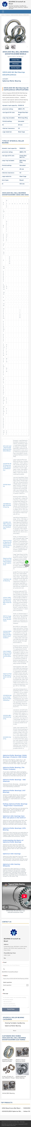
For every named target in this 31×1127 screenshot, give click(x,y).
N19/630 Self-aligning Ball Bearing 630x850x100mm (7, 448)
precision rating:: (7, 109)
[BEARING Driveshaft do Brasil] (5, 3)
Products (7, 15)
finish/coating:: (7, 121)
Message (5, 993)
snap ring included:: (8, 118)
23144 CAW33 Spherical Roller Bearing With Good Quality (7, 601)
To (4, 969)
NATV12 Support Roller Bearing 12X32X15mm (7, 618)
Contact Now (15, 60)
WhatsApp (15, 64)
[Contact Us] (27, 563)
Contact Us (11, 1122)
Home (3, 15)
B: (3, 125)
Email (4, 962)
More (14, 1030)
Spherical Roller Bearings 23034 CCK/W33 (7, 676)
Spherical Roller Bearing (16, 15)
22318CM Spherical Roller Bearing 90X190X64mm (7, 698)
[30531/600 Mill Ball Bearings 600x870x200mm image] (15, 31)
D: (2, 184)
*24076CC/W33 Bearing (7, 580)
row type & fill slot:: (8, 112)
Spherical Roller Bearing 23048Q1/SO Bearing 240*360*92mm (7, 544)
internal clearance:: (8, 128)
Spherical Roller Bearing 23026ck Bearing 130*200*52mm (7, 562)
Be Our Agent (15, 68)
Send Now (11, 1009)
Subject (5, 976)
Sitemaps (22, 1122)
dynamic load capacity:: (9, 105)
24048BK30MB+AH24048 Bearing (7, 505)
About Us (4, 1122)
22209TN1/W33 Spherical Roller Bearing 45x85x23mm (7, 467)
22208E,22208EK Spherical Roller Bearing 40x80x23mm (7, 526)
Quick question (7, 982)
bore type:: (5, 180)
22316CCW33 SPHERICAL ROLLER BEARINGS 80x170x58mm (7, 635)
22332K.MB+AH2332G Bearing (7, 717)
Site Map (16, 1122)
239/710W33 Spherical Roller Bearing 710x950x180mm (7, 655)
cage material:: (7, 132)
